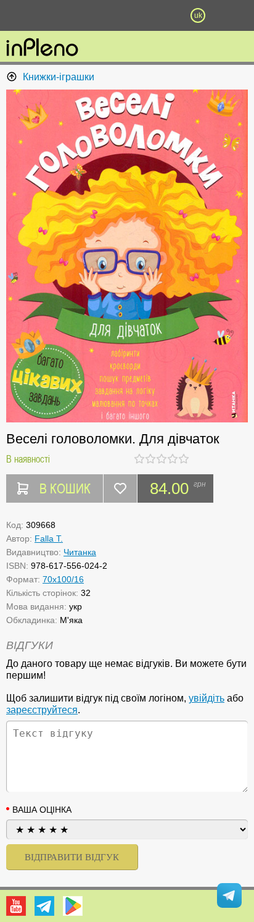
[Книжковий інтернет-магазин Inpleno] (42, 48)
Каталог (19, 15)
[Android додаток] (73, 906)
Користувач (127, 15)
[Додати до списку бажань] (120, 488)
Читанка (79, 552)
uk (198, 15)
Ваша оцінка (42, 810)
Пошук (91, 15)
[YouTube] (16, 906)
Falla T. (49, 538)
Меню (56, 15)
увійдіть (206, 698)
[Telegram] (44, 906)
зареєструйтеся (42, 710)
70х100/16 (63, 579)
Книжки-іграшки (58, 77)
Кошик (162, 15)
